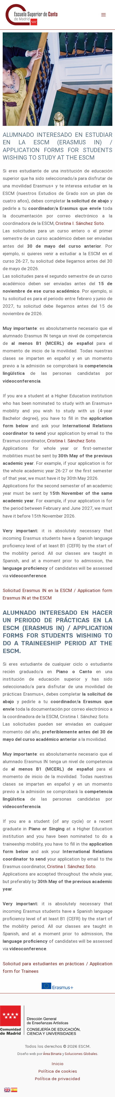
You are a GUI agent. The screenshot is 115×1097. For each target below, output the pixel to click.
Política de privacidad (57, 1078)
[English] (7, 1089)
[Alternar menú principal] (104, 15)
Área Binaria (52, 1054)
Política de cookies (57, 1071)
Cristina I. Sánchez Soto (79, 223)
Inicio (57, 1063)
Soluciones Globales (81, 1054)
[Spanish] (14, 1089)
